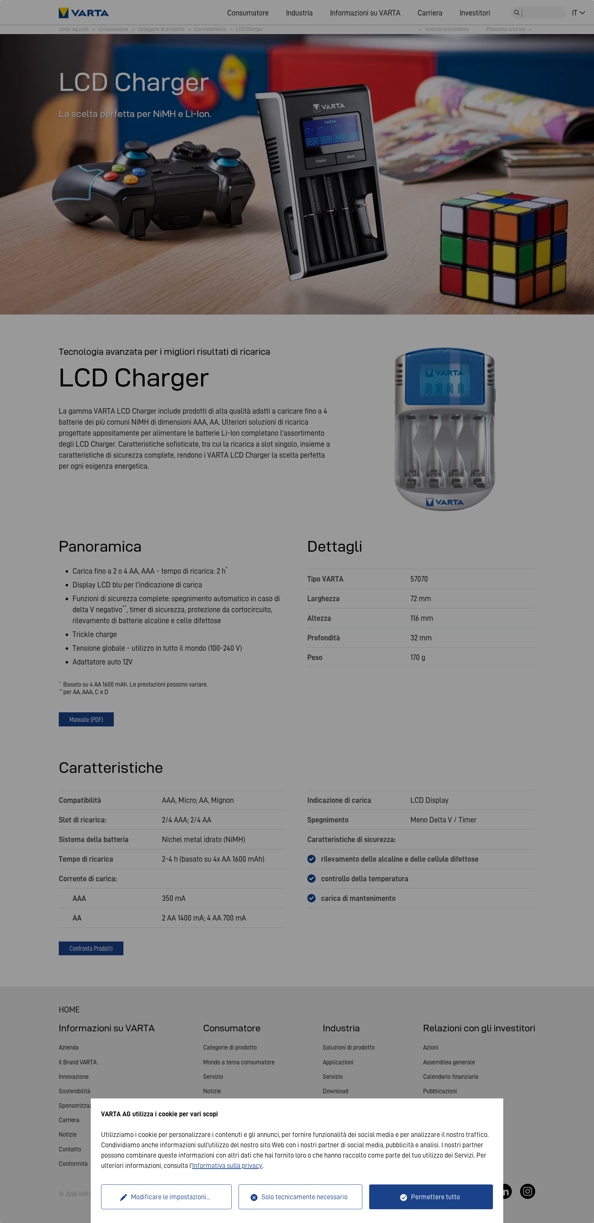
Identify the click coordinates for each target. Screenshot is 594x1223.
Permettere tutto (435, 1197)
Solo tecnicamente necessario (305, 1197)
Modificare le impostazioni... (170, 1197)
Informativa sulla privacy (227, 1165)
